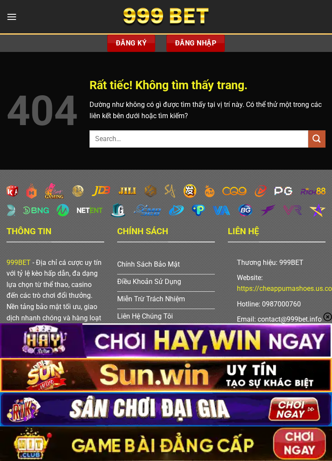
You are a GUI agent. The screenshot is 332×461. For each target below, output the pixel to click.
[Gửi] (317, 138)
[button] (11, 16)
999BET (18, 262)
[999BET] (166, 16)
